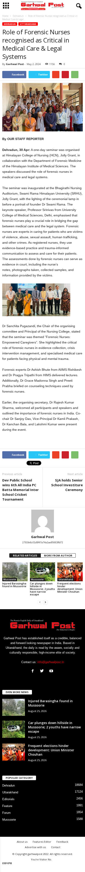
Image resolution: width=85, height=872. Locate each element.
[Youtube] (52, 671)
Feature (7, 806)
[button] (78, 6)
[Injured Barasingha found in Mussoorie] (15, 571)
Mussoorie (9, 579)
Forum (6, 812)
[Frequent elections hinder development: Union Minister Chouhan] (70, 571)
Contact (55, 847)
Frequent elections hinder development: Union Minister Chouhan (70, 587)
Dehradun (10, 24)
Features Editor (42, 841)
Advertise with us (35, 847)
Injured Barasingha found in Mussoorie (14, 585)
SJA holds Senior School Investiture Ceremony (67, 485)
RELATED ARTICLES (25, 555)
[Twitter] (43, 671)
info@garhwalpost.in (50, 662)
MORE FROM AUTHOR (58, 555)
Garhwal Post (15, 64)
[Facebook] (33, 671)
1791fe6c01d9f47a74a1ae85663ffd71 (42, 542)
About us (22, 841)
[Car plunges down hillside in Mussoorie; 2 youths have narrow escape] (42, 571)
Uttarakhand (28, 24)
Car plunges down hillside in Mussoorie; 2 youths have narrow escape (42, 589)
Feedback (62, 841)
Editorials (8, 799)
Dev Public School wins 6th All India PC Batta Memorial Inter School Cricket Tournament (20, 489)
